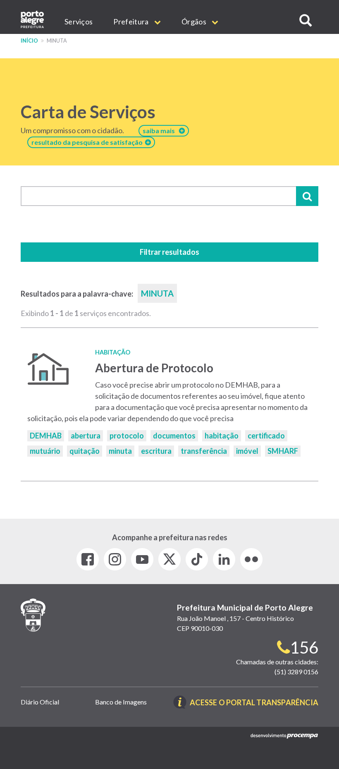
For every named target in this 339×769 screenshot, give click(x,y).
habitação (222, 435)
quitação (84, 450)
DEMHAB (46, 435)
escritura (156, 450)
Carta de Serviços (88, 111)
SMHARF (282, 450)
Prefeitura (131, 21)
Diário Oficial (40, 702)
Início (29, 41)
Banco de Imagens (121, 702)
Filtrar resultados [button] (169, 251)
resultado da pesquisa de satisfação (88, 142)
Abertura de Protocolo (154, 368)
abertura (85, 435)
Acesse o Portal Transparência (254, 703)
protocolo (127, 435)
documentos (174, 435)
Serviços (78, 21)
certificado (266, 435)
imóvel (247, 450)
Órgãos (194, 21)
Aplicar (307, 196)
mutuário (45, 450)
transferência (204, 450)
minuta (120, 450)
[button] (305, 20)
